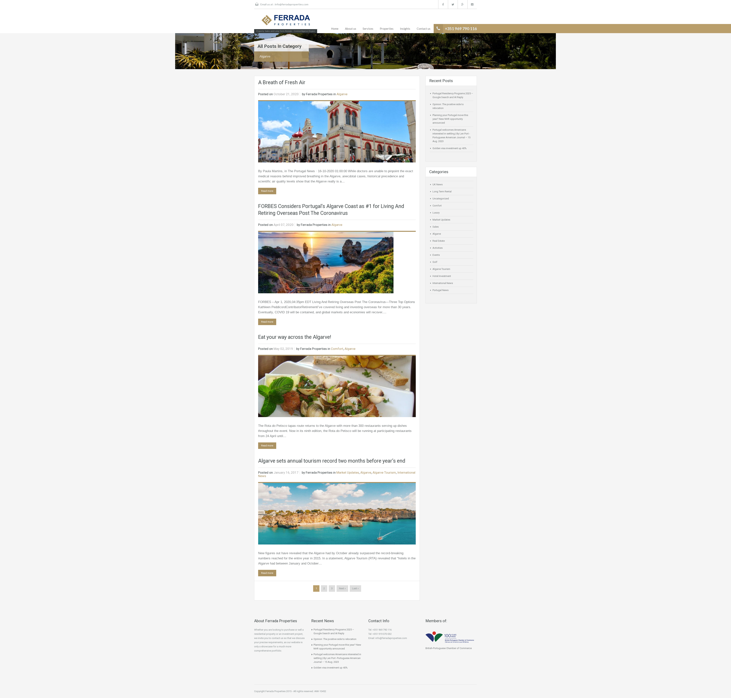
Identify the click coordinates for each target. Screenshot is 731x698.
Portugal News (440, 290)
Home (334, 28)
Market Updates (347, 472)
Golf (435, 262)
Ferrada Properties (319, 94)
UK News (438, 184)
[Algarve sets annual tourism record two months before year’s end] (337, 513)
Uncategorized (441, 198)
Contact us (423, 28)
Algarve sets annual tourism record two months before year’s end (331, 461)
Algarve (342, 94)
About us (350, 28)
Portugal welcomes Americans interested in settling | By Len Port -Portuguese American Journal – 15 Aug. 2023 (337, 658)
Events (436, 254)
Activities (438, 247)
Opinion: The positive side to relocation (335, 639)
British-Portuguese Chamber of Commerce (448, 648)
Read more (267, 190)
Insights (405, 28)
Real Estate (439, 240)
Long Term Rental (442, 191)
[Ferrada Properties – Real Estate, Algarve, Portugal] (286, 21)
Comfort (337, 349)
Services (368, 28)
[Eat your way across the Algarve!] (337, 386)
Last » (355, 588)
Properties (386, 28)
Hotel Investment (442, 276)
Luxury (436, 212)
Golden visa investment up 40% (450, 148)
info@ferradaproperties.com (291, 4)
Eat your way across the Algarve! (294, 337)
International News (443, 283)
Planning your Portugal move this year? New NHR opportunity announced (450, 119)
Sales (436, 226)
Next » (342, 588)
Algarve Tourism (384, 472)
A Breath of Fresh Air (281, 82)
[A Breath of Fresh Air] (337, 132)
